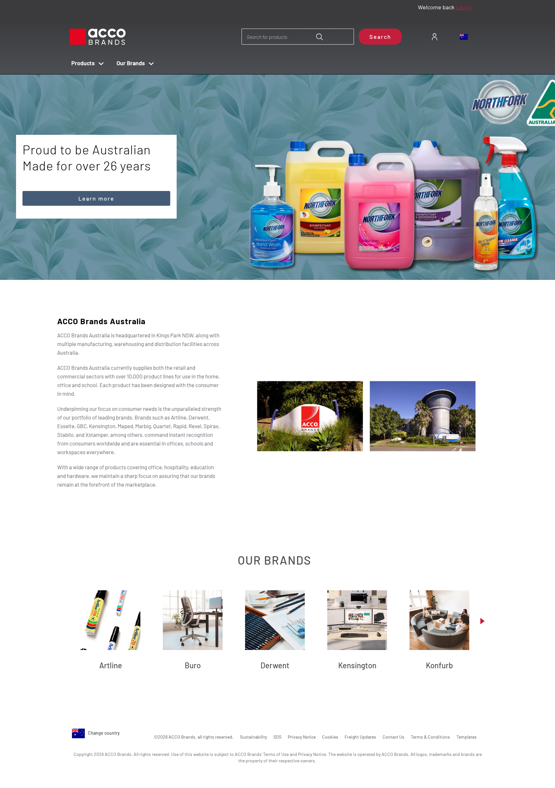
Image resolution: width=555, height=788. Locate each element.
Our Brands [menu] (131, 62)
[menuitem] (434, 37)
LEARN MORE (96, 166)
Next (289, 262)
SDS (277, 737)
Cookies (330, 737)
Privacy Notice (302, 737)
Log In (463, 7)
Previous (270, 262)
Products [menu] (83, 62)
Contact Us (393, 737)
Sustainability (253, 737)
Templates (466, 737)
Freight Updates (360, 737)
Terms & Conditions (430, 737)
